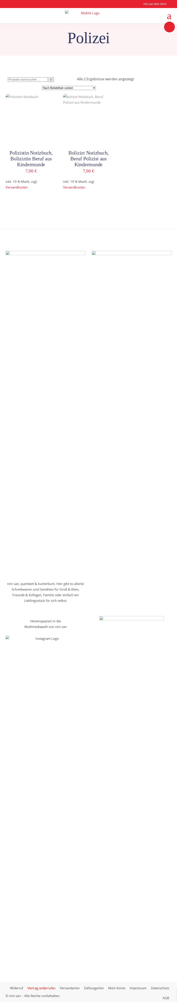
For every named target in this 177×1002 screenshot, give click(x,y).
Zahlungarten (94, 988)
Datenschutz (160, 988)
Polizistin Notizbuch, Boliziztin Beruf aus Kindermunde (31, 158)
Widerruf (16, 988)
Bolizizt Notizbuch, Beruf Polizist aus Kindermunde (88, 158)
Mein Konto (116, 988)
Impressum (138, 988)
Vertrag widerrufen (41, 988)
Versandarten (70, 988)
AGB (166, 998)
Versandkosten (17, 187)
